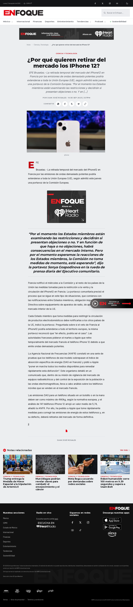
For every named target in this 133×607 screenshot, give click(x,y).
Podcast (99, 21)
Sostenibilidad (119, 21)
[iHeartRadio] (46, 525)
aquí (56, 518)
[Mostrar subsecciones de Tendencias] (90, 22)
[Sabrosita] (51, 591)
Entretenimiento (65, 21)
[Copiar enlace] (85, 104)
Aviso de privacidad (17, 600)
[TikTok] (80, 530)
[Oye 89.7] (28, 591)
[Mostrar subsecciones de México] (12, 22)
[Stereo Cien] (40, 591)
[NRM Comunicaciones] (6, 591)
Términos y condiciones (35, 600)
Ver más (124, 450)
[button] (66, 131)
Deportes (49, 21)
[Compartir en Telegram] (78, 104)
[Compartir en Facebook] (65, 104)
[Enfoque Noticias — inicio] (23, 12)
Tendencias (82, 21)
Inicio (29, 45)
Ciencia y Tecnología (41, 45)
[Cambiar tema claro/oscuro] (127, 3)
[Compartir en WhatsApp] (58, 104)
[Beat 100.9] (17, 591)
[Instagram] (110, 3)
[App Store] (112, 520)
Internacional (23, 21)
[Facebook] (95, 3)
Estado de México (10, 527)
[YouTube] (117, 3)
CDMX (5, 523)
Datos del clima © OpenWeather (13, 576)
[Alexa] (112, 534)
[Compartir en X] (72, 104)
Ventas (5, 600)
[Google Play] (112, 527)
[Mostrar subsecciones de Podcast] (105, 22)
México (6, 21)
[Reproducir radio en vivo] (95, 303)
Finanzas (37, 21)
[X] (102, 3)
